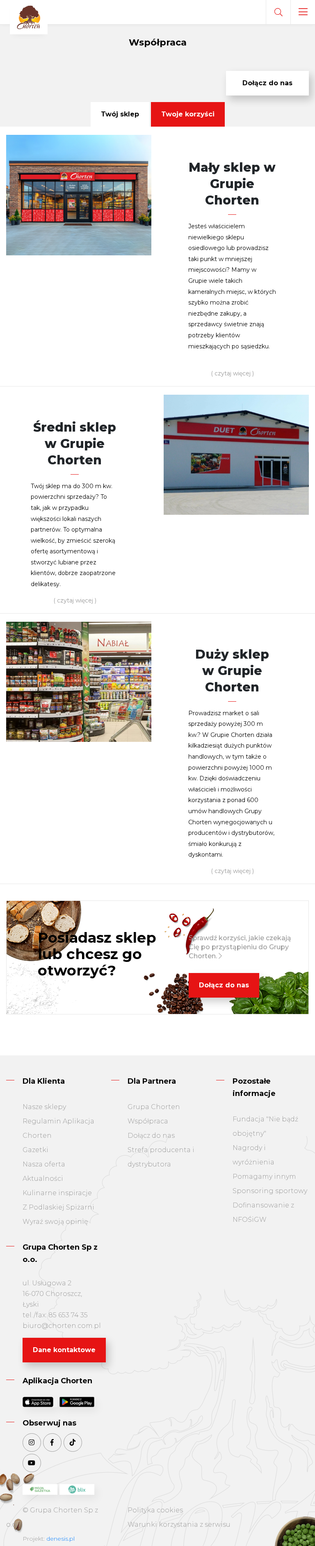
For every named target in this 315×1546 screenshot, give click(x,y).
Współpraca (148, 1121)
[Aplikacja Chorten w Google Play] (76, 1402)
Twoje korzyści (188, 114)
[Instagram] (32, 1442)
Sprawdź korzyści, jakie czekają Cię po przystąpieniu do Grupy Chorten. (240, 947)
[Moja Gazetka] (40, 1489)
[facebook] (52, 1442)
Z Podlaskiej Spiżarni (58, 1207)
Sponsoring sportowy (270, 1191)
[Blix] (76, 1489)
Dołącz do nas (267, 83)
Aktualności (43, 1178)
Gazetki (35, 1150)
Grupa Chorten (154, 1107)
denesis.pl (60, 1538)
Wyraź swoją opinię (55, 1221)
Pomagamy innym (264, 1176)
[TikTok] (73, 1442)
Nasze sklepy (44, 1107)
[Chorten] (29, 18)
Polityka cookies (155, 1510)
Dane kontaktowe (64, 1350)
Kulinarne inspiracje (57, 1193)
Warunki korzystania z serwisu (179, 1524)
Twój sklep (120, 114)
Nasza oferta (44, 1164)
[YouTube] (32, 1463)
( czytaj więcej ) (232, 373)
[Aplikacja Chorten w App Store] (40, 1402)
